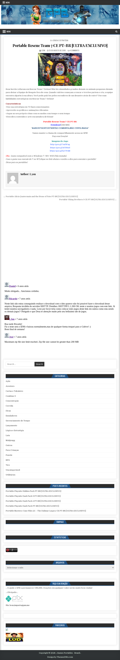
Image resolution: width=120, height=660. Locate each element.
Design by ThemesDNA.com (60, 657)
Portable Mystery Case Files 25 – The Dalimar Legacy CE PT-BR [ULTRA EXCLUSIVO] (46, 511)
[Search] (116, 31)
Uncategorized (13, 470)
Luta (8, 435)
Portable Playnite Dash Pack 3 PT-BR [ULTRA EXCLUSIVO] (33, 496)
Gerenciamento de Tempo (18, 421)
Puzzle (9, 455)
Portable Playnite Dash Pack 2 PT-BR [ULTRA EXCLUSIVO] (33, 501)
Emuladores (11, 416)
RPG (8, 460)
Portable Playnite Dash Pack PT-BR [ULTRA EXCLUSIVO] (32, 506)
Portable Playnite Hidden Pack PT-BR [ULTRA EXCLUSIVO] (33, 491)
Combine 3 (11, 396)
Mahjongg (10, 440)
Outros (9, 445)
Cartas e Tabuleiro (14, 391)
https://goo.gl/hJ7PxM (60, 151)
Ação (8, 381)
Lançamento (11, 425)
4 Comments (74, 50)
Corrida (9, 406)
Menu (8, 2)
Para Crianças (12, 450)
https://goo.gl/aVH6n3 (60, 148)
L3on (43, 50)
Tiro (8, 465)
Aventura (10, 386)
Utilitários (10, 475)
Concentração (12, 401)
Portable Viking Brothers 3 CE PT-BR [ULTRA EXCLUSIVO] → (88, 199)
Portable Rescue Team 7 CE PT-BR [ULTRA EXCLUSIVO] (60, 45)
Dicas (8, 411)
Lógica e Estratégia (60, 40)
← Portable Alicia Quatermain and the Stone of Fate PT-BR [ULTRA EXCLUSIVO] (40, 196)
